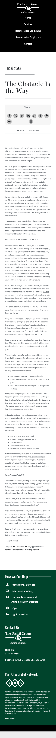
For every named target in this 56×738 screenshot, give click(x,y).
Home (28, 17)
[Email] (31, 121)
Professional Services (23, 584)
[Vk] (9, 121)
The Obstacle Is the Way (21, 546)
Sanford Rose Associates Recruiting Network (22, 550)
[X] (15, 116)
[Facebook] (9, 116)
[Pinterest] (46, 116)
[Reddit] (22, 116)
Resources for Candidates (28, 30)
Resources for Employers (28, 37)
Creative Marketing (22, 591)
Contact (28, 43)
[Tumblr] (40, 116)
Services (28, 24)
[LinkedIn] (28, 116)
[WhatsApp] (34, 116)
